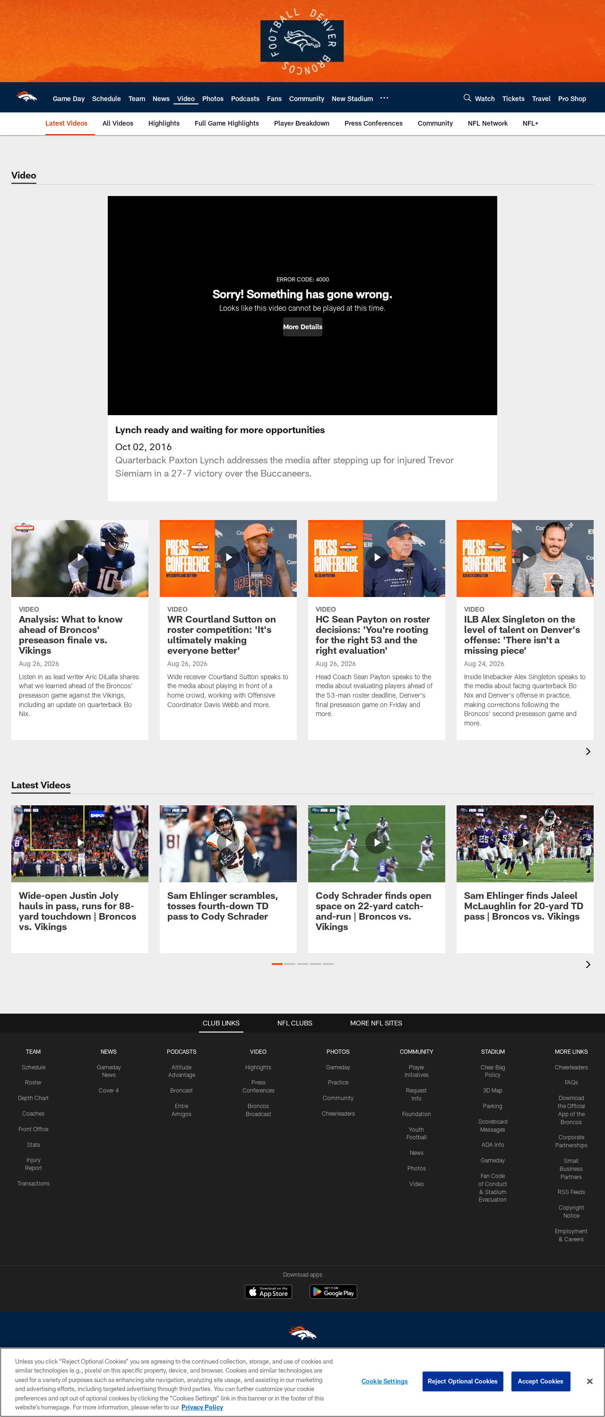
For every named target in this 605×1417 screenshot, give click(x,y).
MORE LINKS (571, 1051)
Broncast (181, 1090)
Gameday (338, 1067)
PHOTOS (338, 1051)
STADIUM (493, 1051)
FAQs (571, 1082)
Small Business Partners (571, 1168)
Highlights (258, 1067)
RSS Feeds (571, 1191)
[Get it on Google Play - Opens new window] (333, 1296)
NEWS (109, 1051)
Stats (33, 1144)
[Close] (589, 1381)
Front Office (33, 1129)
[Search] (467, 97)
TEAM (33, 1051)
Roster (33, 1082)
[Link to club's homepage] (26, 97)
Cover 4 (109, 1090)
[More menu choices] (384, 98)
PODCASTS (182, 1051)
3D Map (492, 1090)
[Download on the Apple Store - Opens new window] (268, 1293)
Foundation (416, 1113)
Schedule (33, 1067)
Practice (338, 1082)
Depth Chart (33, 1097)
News (417, 1152)
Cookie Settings (385, 1381)
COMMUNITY (416, 1051)
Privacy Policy (202, 1407)
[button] (302, 326)
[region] (302, 1382)
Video (416, 1183)
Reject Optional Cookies (463, 1381)
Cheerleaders (338, 1113)
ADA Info (493, 1144)
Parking (492, 1105)
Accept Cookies (541, 1381)
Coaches (33, 1113)
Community (338, 1097)
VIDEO (258, 1051)
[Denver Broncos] (302, 1335)
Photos (416, 1168)
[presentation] (590, 753)
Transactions (33, 1183)
